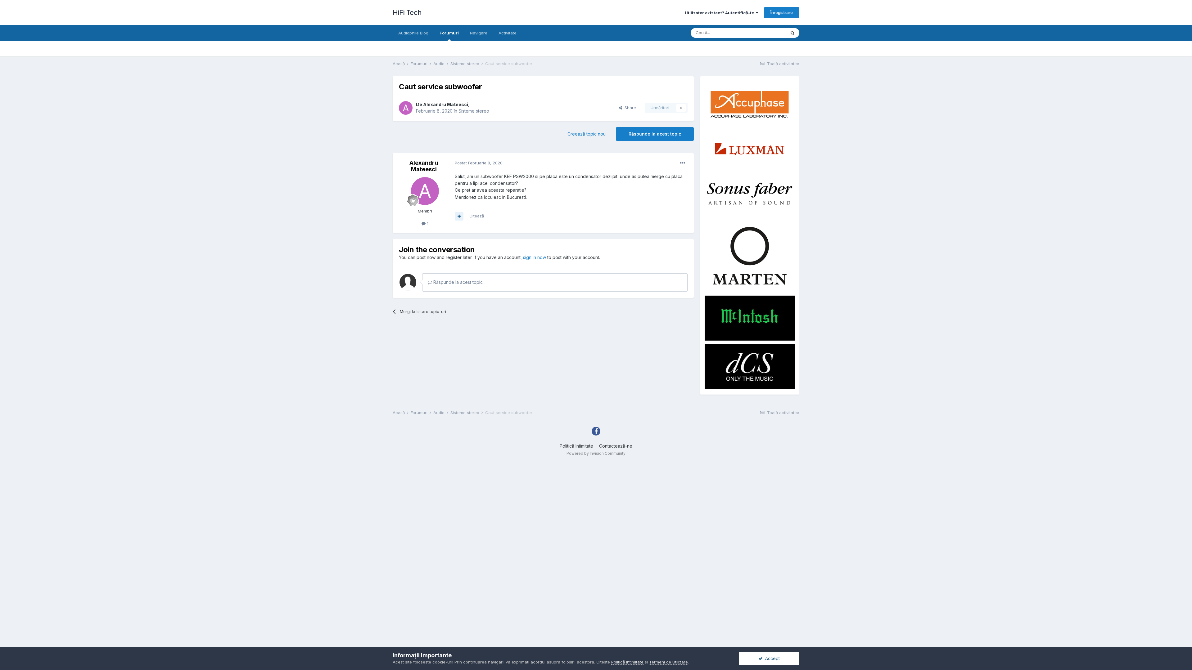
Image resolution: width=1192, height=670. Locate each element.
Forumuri (449, 32)
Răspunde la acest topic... (458, 282)
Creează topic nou (586, 133)
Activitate (508, 32)
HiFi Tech (407, 12)
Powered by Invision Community (596, 453)
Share (629, 107)
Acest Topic (766, 32)
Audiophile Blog (413, 32)
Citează (476, 215)
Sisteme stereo (473, 111)
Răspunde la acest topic (655, 133)
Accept (771, 658)
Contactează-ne (615, 446)
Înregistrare (781, 12)
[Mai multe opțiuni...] (682, 163)
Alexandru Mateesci (445, 104)
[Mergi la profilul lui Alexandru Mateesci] (406, 108)
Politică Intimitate (576, 446)
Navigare (478, 32)
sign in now (534, 257)
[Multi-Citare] (459, 216)
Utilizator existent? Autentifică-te (720, 12)
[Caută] (792, 33)
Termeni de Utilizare (668, 661)
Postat (479, 162)
